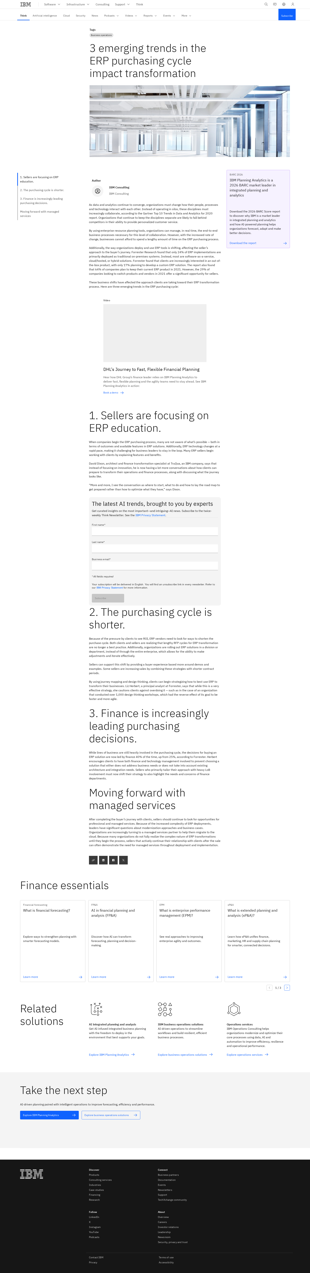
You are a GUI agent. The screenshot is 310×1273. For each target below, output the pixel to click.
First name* (98, 524)
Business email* (101, 559)
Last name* (98, 542)
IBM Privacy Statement (150, 515)
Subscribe (100, 598)
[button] (283, 4)
